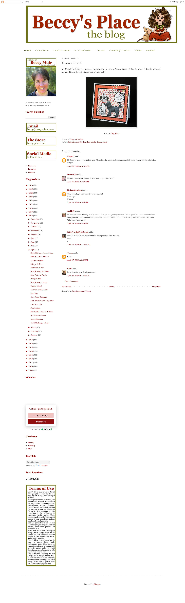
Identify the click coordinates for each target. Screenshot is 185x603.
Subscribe (41, 421)
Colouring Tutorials (119, 50)
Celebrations (35, 308)
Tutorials (100, 50)
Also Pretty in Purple (39, 275)
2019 (31, 212)
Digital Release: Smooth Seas (42, 252)
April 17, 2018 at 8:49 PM (77, 260)
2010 (31, 366)
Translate (44, 465)
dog (77, 142)
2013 (31, 355)
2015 (31, 347)
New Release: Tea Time (40, 271)
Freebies (150, 50)
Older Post (156, 286)
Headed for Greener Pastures (42, 311)
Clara (69, 268)
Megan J (71, 156)
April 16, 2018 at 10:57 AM (78, 166)
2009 (31, 370)
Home (27, 50)
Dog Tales (115, 133)
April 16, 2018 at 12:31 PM (78, 181)
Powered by (35, 429)
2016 (31, 343)
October (34, 226)
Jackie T (70, 211)
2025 (31, 189)
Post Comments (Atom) (81, 291)
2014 (31, 351)
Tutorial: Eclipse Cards (39, 289)
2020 (31, 208)
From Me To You (37, 267)
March (33, 327)
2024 (31, 193)
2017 (31, 339)
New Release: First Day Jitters (42, 300)
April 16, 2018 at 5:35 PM (77, 223)
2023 (31, 196)
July (33, 238)
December (35, 219)
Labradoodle (91, 142)
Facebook (32, 165)
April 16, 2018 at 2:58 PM (77, 202)
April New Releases (38, 315)
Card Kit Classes (61, 50)
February (35, 331)
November (35, 223)
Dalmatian (71, 142)
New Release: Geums (39, 282)
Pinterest (31, 172)
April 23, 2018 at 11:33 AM (78, 275)
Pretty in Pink (36, 278)
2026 (31, 185)
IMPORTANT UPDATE (40, 256)
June (33, 242)
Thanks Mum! (36, 286)
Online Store (42, 50)
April (33, 249)
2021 (31, 204)
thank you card (102, 142)
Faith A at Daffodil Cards (77, 231)
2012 (31, 358)
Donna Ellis (72, 174)
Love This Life (36, 304)
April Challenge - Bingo (40, 322)
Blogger (97, 584)
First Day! (34, 293)
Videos (138, 50)
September (35, 230)
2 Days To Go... (37, 264)
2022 (31, 200)
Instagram (32, 169)
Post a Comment (71, 281)
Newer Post (66, 286)
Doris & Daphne (37, 260)
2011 (31, 362)
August (34, 234)
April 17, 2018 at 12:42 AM (78, 244)
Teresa (70, 252)
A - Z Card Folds (82, 50)
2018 (31, 215)
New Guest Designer (39, 297)
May (33, 245)
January (34, 335)
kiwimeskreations (74, 190)
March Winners (37, 319)
